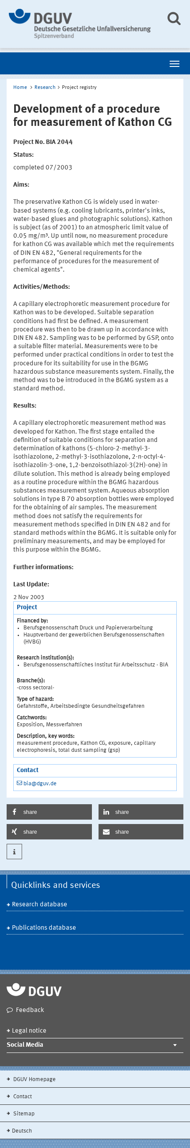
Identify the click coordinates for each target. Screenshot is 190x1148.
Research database (39, 904)
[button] (49, 812)
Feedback (30, 1010)
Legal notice (29, 1031)
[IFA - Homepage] (80, 24)
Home (20, 87)
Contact (22, 1097)
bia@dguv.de (40, 784)
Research (45, 87)
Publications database (44, 928)
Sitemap (23, 1114)
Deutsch (22, 1131)
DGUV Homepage (34, 1079)
